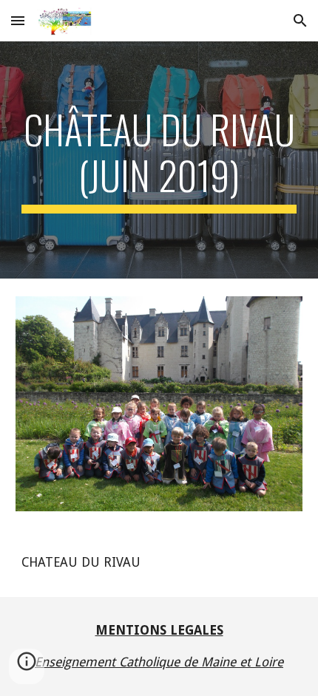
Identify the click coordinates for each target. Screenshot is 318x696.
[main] (159, 159)
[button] (17, 20)
